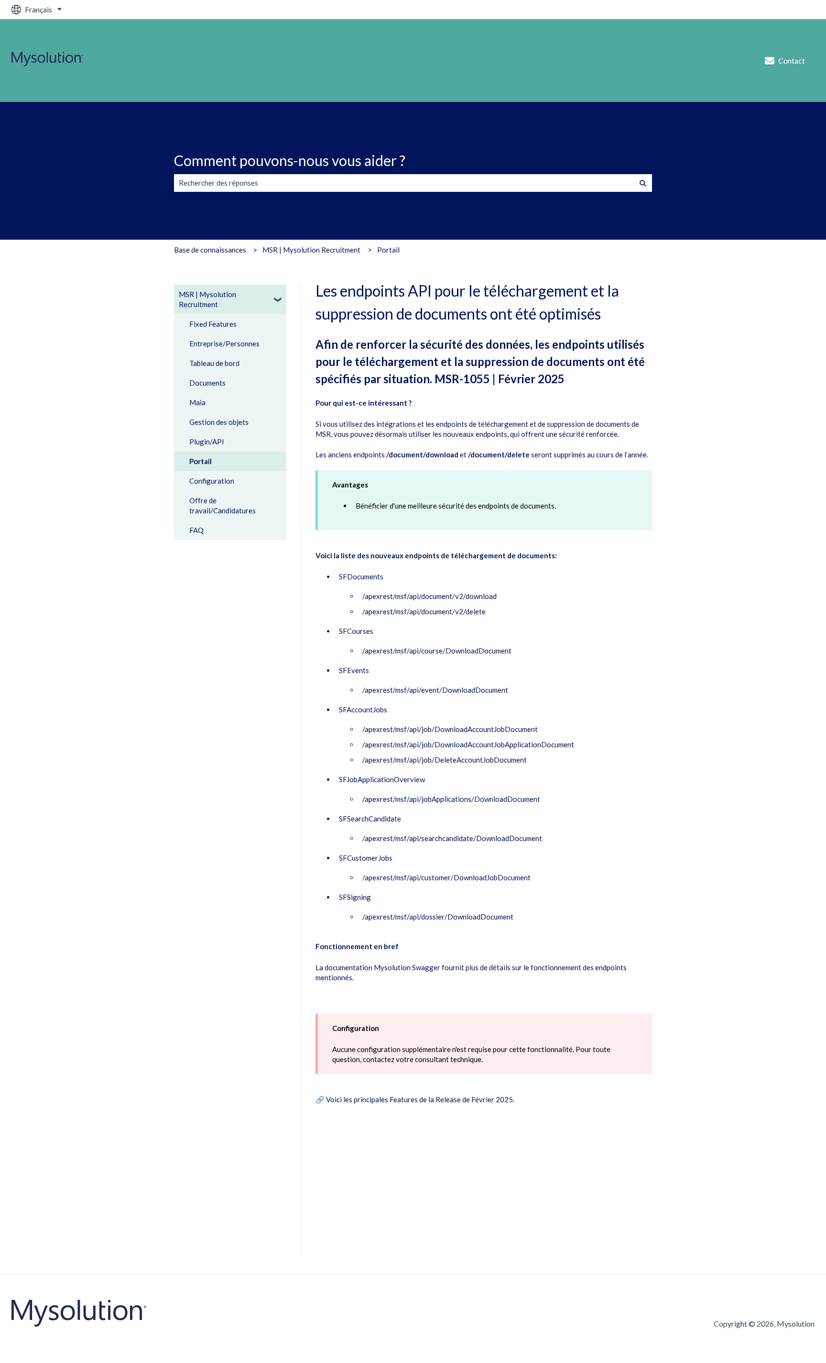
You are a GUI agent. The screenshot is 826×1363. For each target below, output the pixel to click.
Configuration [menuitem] (211, 480)
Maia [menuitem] (197, 402)
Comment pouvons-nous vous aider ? (289, 160)
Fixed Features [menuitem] (213, 324)
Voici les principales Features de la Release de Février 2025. (420, 1099)
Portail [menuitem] (200, 461)
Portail (388, 249)
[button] (278, 295)
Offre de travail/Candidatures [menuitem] (222, 505)
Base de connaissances (210, 249)
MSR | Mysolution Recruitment (311, 249)
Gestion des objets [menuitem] (219, 422)
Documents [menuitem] (207, 382)
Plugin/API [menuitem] (206, 441)
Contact (791, 60)
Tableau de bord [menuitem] (214, 363)
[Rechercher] (643, 183)
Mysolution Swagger (407, 967)
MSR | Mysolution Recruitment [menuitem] (207, 299)
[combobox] (404, 183)
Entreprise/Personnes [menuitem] (224, 343)
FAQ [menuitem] (196, 530)
